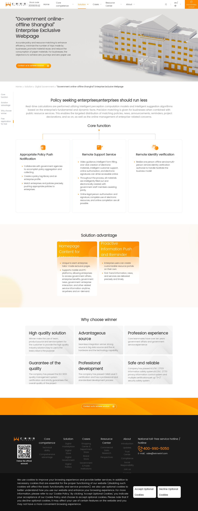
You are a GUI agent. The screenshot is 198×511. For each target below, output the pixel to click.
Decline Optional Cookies (168, 492)
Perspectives (107, 457)
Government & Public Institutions (86, 466)
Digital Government (44, 86)
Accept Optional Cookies (144, 492)
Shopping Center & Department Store (86, 448)
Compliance (127, 458)
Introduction (127, 443)
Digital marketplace (68, 445)
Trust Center (127, 453)
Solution (29, 86)
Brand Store (86, 457)
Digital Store (68, 452)
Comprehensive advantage (47, 456)
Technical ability (47, 449)
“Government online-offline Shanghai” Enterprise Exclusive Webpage (90, 86)
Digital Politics (68, 465)
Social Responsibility (127, 464)
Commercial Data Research (107, 450)
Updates (127, 447)
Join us (127, 469)
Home (19, 86)
